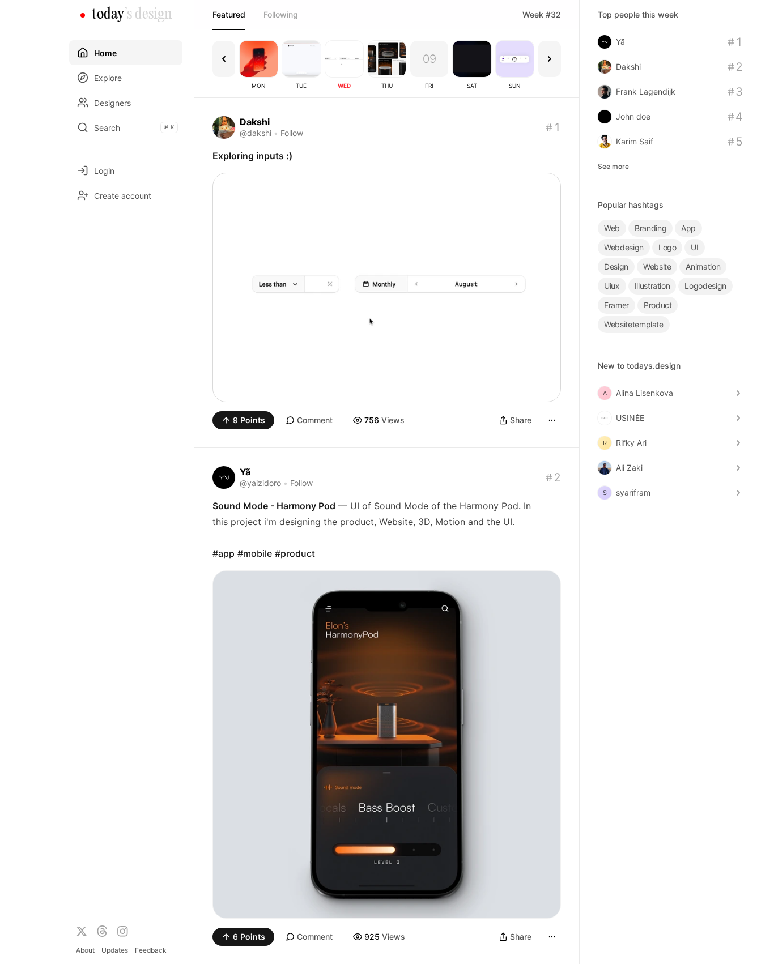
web (612, 228)
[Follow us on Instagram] (122, 931)
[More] (552, 420)
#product (295, 553)
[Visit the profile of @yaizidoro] (223, 477)
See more (613, 166)
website (657, 266)
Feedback (151, 950)
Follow (291, 133)
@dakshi (255, 133)
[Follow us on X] (81, 931)
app (688, 228)
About (85, 950)
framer (616, 305)
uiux (612, 286)
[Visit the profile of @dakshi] (223, 127)
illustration (652, 286)
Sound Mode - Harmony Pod (273, 505)
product (658, 305)
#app (223, 553)
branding (650, 228)
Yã (245, 471)
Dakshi (255, 121)
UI (694, 247)
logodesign (705, 286)
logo (667, 247)
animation (703, 266)
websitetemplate (634, 324)
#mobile (254, 553)
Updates (114, 950)
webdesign (624, 247)
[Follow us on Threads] (102, 931)
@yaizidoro (260, 483)
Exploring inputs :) (252, 155)
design (616, 266)
